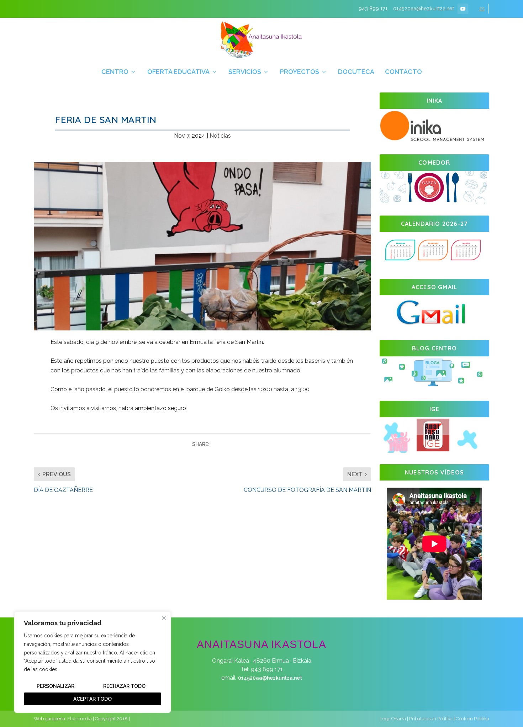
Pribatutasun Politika (431, 718)
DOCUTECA (356, 72)
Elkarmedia (79, 718)
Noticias (220, 135)
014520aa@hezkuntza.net (270, 678)
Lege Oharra (393, 718)
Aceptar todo (92, 699)
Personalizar (55, 686)
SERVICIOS (244, 72)
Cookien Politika (472, 718)
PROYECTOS (299, 72)
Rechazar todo (124, 686)
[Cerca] (164, 618)
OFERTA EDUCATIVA (178, 72)
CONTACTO (403, 72)
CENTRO (114, 72)
